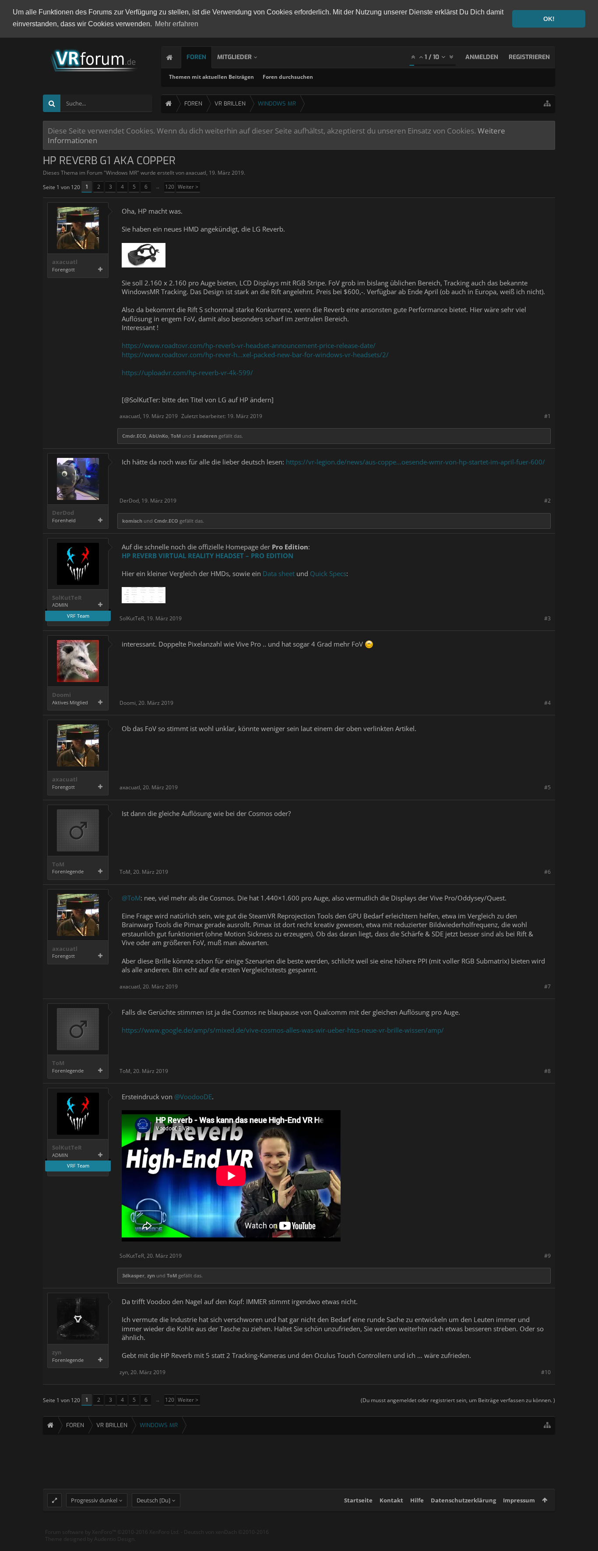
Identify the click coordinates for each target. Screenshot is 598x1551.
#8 (547, 1071)
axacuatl (196, 172)
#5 (547, 787)
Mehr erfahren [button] (176, 24)
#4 (547, 703)
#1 (547, 416)
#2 (547, 500)
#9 (547, 1255)
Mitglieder (234, 57)
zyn (151, 1275)
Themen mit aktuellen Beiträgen (211, 77)
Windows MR (121, 172)
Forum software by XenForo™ (112, 1532)
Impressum (519, 1500)
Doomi (61, 695)
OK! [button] (549, 18)
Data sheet (279, 573)
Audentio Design (114, 1539)
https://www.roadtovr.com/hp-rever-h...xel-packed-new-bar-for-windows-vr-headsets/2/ (255, 354)
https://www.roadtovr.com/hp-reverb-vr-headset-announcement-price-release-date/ (249, 345)
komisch (132, 520)
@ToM (131, 897)
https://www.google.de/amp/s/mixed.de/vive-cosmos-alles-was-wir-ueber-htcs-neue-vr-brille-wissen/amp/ (283, 1030)
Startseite (358, 1500)
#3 (547, 618)
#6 (547, 872)
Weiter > (188, 186)
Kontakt (391, 1500)
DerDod (63, 513)
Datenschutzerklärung (463, 1500)
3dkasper (133, 1275)
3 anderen (205, 436)
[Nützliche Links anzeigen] (547, 103)
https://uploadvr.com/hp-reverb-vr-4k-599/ (187, 372)
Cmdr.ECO (134, 436)
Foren (196, 57)
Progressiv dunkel (94, 1500)
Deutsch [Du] (153, 1500)
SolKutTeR (67, 597)
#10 (546, 1372)
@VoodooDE (193, 1096)
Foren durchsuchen (288, 77)
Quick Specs (328, 573)
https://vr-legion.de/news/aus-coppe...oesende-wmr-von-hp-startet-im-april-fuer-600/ (415, 461)
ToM (176, 436)
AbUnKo (158, 436)
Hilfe (417, 1500)
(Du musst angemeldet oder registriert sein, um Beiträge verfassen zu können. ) (458, 1400)
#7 (547, 986)
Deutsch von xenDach (226, 1532)
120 (169, 186)
